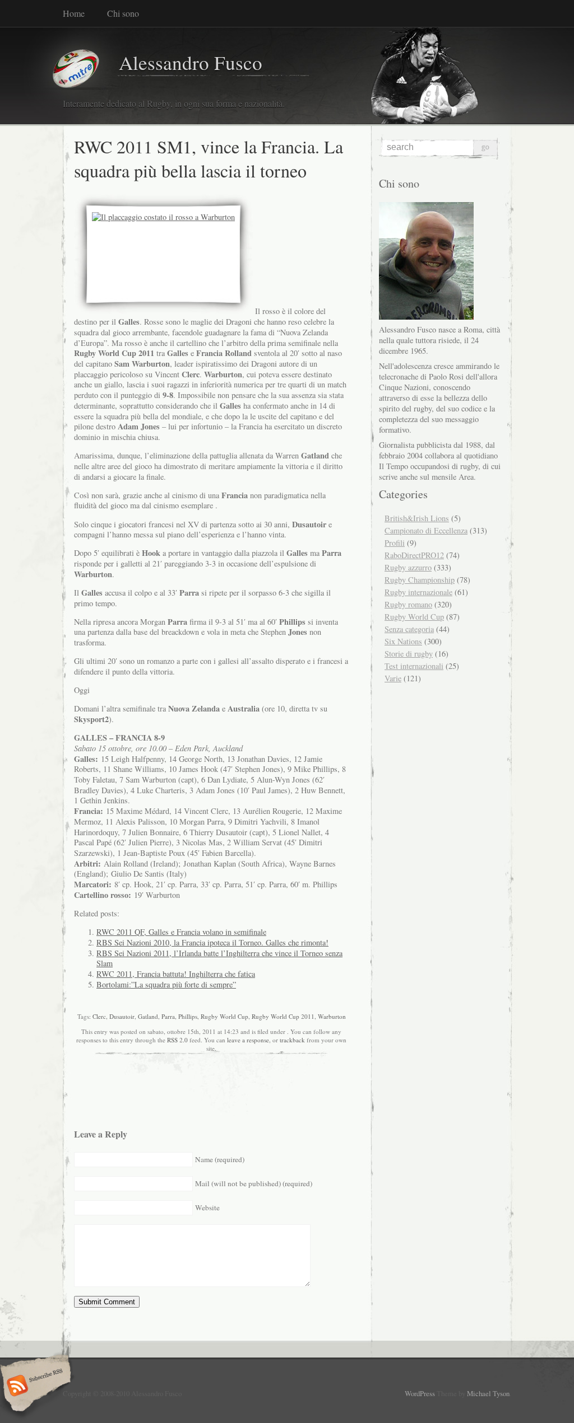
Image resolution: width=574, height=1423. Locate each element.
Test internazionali (414, 666)
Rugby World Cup (224, 1016)
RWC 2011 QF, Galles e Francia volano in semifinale (181, 931)
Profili (395, 542)
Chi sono (123, 13)
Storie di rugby (409, 653)
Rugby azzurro (408, 567)
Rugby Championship (420, 579)
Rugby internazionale (418, 592)
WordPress (420, 1393)
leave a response (248, 1040)
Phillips (187, 1016)
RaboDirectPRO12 (414, 555)
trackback (292, 1040)
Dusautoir (122, 1016)
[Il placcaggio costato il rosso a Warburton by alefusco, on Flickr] (163, 217)
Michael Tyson (488, 1393)
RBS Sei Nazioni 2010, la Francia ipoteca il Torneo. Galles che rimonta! (212, 942)
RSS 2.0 (177, 1040)
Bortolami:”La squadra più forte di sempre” (166, 984)
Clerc (99, 1016)
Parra (168, 1016)
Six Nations (403, 641)
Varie (393, 678)
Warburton (332, 1016)
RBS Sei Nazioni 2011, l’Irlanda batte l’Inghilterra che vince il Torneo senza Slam (219, 958)
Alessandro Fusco (190, 62)
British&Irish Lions (417, 518)
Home (74, 13)
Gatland (148, 1016)
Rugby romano (408, 604)
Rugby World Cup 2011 (283, 1016)
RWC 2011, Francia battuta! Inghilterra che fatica (175, 973)
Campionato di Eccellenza (426, 530)
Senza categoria (409, 629)
